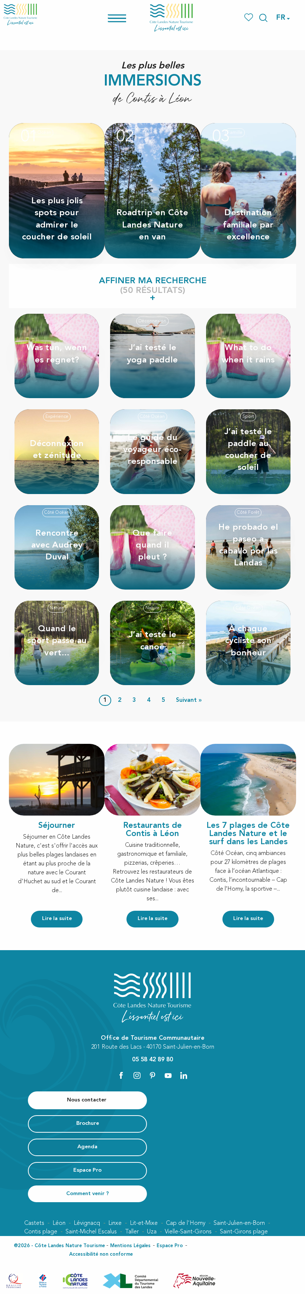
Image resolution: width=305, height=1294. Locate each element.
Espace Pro (170, 1245)
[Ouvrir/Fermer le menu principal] (126, 18)
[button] (263, 18)
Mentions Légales (130, 1245)
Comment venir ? (87, 1194)
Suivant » (189, 700)
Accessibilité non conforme (101, 1254)
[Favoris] (249, 17)
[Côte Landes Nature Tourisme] (171, 18)
